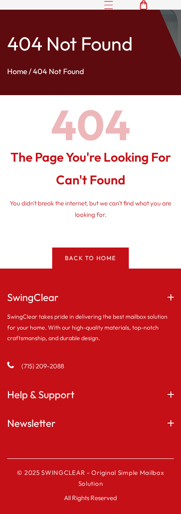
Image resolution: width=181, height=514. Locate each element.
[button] (109, 5)
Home (17, 71)
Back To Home (90, 258)
